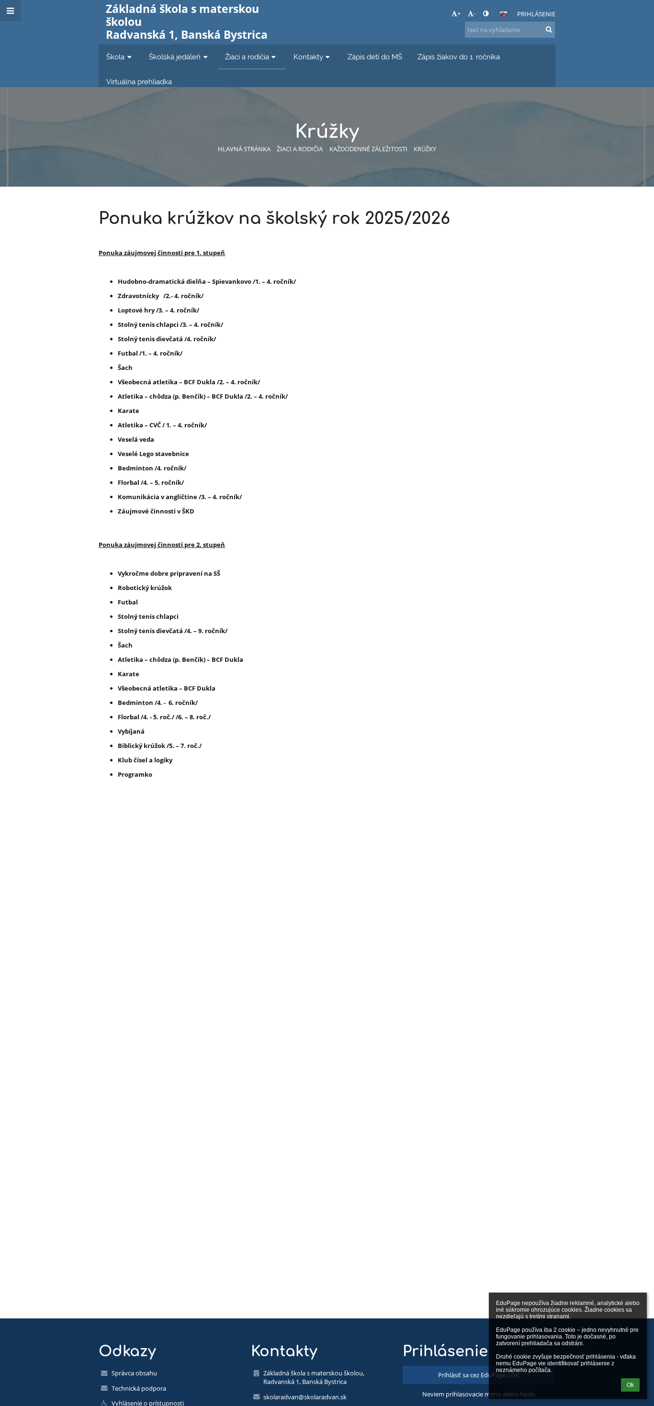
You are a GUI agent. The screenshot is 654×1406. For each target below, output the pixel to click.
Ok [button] (630, 1385)
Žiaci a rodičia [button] (247, 57)
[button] (486, 13)
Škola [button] (115, 57)
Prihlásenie (536, 14)
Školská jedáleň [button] (175, 57)
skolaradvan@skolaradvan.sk (305, 1397)
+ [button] (459, 13)
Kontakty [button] (308, 57)
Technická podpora (139, 1388)
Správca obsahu (134, 1373)
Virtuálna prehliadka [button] (139, 82)
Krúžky (425, 149)
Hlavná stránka (244, 149)
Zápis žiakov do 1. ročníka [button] (458, 57)
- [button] (474, 13)
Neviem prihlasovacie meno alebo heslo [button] (478, 1394)
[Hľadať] (548, 29)
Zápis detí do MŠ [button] (375, 57)
